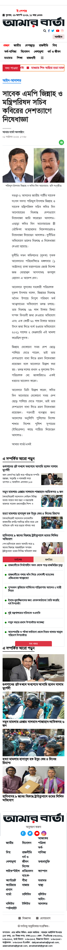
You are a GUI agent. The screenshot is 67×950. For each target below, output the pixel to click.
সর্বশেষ (18, 559)
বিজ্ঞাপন (27, 918)
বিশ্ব (55, 45)
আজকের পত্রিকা (42, 840)
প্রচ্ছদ (6, 45)
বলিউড (10, 904)
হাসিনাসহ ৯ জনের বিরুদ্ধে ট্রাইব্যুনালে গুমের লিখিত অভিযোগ (33, 798)
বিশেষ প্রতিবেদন (26, 868)
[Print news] (61, 142)
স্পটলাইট (10, 908)
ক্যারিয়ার (10, 885)
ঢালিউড (26, 894)
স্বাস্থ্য (40, 885)
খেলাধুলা (38, 51)
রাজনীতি (43, 45)
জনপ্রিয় (49, 559)
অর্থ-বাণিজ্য (10, 51)
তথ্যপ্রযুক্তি (42, 861)
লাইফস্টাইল (10, 871)
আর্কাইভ (58, 36)
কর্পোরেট (10, 880)
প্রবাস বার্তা (9, 892)
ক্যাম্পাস (42, 871)
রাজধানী (31, 58)
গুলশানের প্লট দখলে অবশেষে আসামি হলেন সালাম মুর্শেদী (33, 686)
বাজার (25, 885)
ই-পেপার (22, 11)
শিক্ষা (19, 58)
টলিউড (26, 904)
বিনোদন (25, 51)
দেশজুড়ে (30, 45)
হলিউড (42, 894)
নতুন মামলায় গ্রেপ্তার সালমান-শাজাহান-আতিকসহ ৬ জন (33, 724)
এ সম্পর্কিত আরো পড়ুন (19, 458)
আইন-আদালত (12, 80)
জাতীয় (17, 45)
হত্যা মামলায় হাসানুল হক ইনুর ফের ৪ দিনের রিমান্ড (29, 761)
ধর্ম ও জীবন (54, 51)
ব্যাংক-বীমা (26, 877)
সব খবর (33, 643)
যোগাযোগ (45, 918)
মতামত (8, 58)
